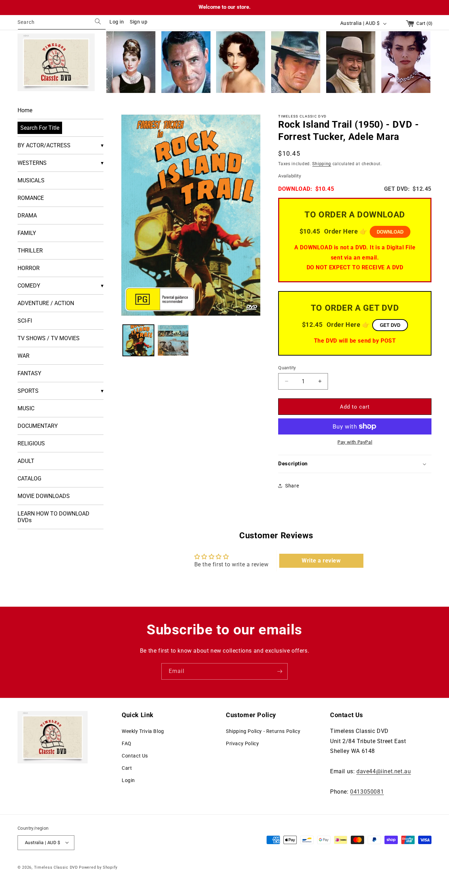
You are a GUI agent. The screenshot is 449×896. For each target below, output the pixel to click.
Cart (127, 768)
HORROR (29, 268)
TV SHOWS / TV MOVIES (49, 338)
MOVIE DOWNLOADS (44, 496)
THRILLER (30, 250)
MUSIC (26, 408)
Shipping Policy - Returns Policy (263, 731)
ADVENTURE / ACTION (46, 303)
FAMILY (27, 233)
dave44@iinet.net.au (383, 771)
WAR (23, 355)
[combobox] (62, 23)
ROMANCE (31, 198)
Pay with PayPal (354, 442)
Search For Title (39, 127)
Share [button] (292, 486)
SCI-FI (25, 320)
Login (128, 780)
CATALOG (29, 478)
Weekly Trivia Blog (143, 731)
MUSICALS (31, 180)
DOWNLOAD (390, 232)
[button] (354, 464)
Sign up (138, 22)
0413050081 (367, 791)
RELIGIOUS (31, 443)
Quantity (287, 367)
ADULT (26, 461)
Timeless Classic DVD (56, 867)
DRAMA (27, 215)
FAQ (127, 743)
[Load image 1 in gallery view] (138, 340)
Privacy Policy (242, 743)
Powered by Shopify (98, 867)
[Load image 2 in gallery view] (173, 340)
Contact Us (135, 756)
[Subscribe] (279, 671)
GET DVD (390, 325)
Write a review (321, 560)
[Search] (98, 21)
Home (25, 110)
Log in (116, 22)
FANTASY (29, 373)
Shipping (321, 163)
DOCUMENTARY (38, 426)
